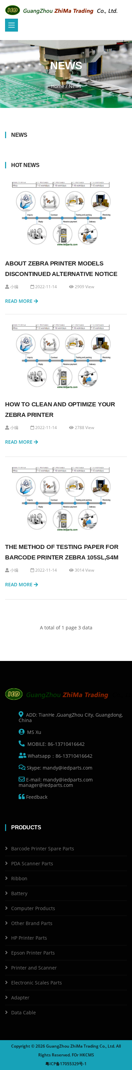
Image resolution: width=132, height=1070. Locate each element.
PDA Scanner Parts (32, 863)
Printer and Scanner (34, 967)
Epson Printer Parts (33, 952)
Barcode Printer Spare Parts (42, 848)
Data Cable (23, 1012)
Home (57, 86)
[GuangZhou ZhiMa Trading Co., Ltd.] (62, 10)
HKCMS (87, 1055)
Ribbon (19, 878)
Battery (19, 893)
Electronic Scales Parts (36, 982)
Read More (19, 301)
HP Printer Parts (29, 938)
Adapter (20, 997)
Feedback (36, 797)
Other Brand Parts (31, 923)
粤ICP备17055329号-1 (66, 1064)
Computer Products (33, 908)
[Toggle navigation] (11, 25)
